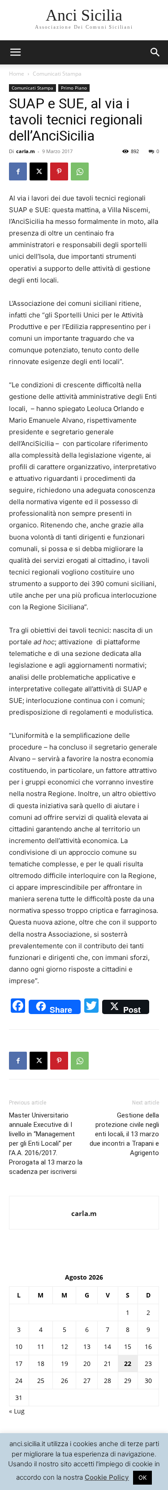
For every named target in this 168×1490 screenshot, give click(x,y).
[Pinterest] (59, 171)
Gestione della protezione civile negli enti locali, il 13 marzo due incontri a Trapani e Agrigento (124, 1134)
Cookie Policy (107, 1477)
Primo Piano (74, 88)
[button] (155, 52)
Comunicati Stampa (57, 73)
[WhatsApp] (80, 171)
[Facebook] (18, 171)
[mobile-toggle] (15, 52)
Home (16, 73)
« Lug (17, 1411)
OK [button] (142, 1477)
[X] (38, 171)
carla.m (25, 151)
